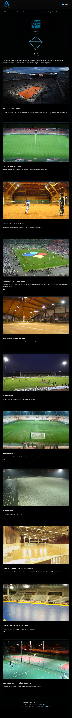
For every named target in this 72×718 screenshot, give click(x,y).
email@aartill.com (45, 707)
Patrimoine (7, 12)
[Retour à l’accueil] (6, 4)
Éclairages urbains (28, 12)
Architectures (16, 12)
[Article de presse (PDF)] (4, 289)
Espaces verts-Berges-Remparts (44, 12)
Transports (59, 12)
